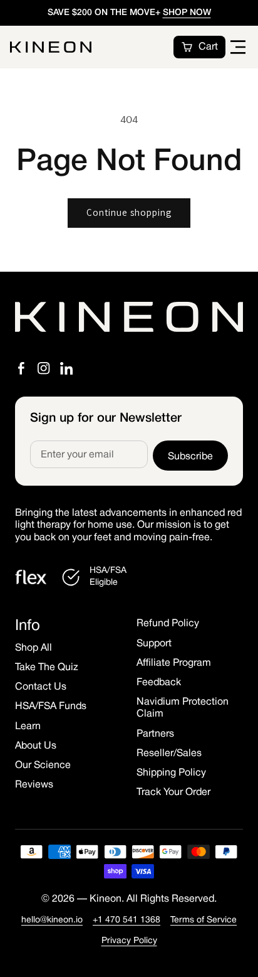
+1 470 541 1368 (126, 920)
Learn (28, 726)
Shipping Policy (171, 773)
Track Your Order (173, 792)
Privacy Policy (129, 941)
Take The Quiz (46, 667)
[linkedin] (66, 368)
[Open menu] (238, 47)
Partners (155, 734)
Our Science (43, 765)
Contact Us (40, 687)
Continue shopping (129, 212)
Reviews (34, 785)
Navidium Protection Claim (183, 708)
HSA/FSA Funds (50, 706)
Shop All (33, 648)
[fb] (21, 368)
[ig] (44, 368)
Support (154, 643)
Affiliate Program (174, 663)
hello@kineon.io (52, 920)
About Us (35, 746)
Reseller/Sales (169, 753)
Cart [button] (208, 47)
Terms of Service (203, 920)
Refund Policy (168, 623)
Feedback (159, 682)
